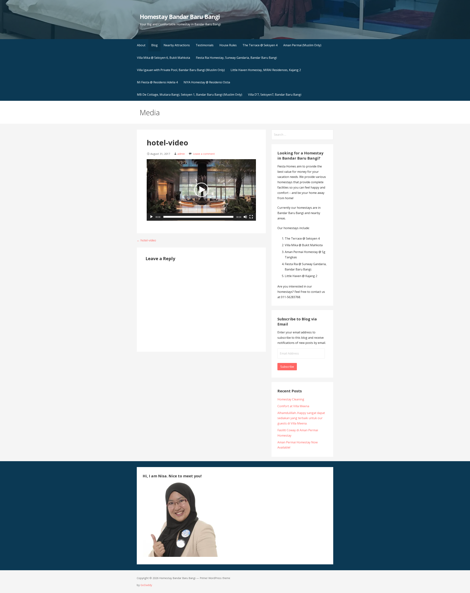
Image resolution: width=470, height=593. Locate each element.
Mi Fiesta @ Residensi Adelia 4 (157, 82)
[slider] (198, 217)
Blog (154, 45)
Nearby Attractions (177, 45)
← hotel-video (146, 240)
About (141, 45)
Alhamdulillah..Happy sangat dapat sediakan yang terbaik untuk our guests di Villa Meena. (301, 418)
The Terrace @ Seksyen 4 (260, 45)
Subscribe (287, 367)
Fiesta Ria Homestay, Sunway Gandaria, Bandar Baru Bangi (236, 58)
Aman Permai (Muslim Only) (302, 45)
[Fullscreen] (251, 217)
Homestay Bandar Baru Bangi (180, 17)
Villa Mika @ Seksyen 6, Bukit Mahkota (163, 58)
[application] (201, 190)
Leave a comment (204, 154)
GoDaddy (146, 585)
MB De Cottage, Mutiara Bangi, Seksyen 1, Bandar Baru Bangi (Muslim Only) (189, 95)
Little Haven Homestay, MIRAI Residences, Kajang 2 (266, 70)
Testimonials (205, 45)
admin (181, 154)
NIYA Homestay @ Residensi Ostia (207, 82)
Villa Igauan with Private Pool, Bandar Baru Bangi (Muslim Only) (181, 70)
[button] (201, 189)
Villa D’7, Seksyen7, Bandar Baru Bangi (274, 95)
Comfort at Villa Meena (293, 406)
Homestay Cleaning (290, 399)
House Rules (228, 45)
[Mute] (245, 217)
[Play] (151, 217)
